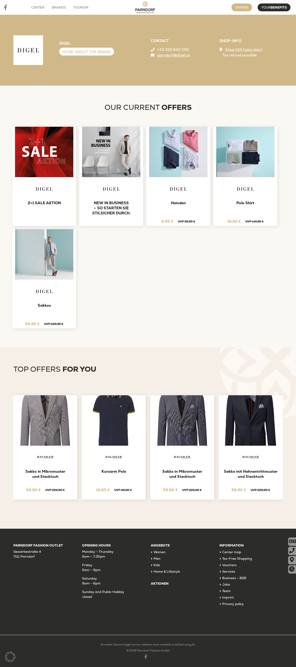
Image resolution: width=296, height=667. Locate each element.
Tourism (80, 7)
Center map (231, 552)
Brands (59, 7)
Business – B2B (234, 578)
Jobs (226, 584)
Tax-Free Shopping (237, 558)
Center (37, 7)
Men (157, 558)
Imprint (228, 597)
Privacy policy (233, 604)
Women (160, 552)
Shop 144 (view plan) (243, 49)
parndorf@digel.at (173, 55)
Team (226, 591)
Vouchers (229, 565)
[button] (10, 657)
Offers (241, 7)
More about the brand (86, 51)
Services (228, 571)
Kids (157, 565)
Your (274, 7)
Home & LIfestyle (167, 571)
